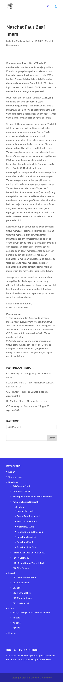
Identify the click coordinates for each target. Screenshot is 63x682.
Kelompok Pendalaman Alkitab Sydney (32, 496)
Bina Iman (13, 482)
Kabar (11, 608)
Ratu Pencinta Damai (27, 547)
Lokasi (11, 573)
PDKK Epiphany (21, 557)
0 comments (12, 44)
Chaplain (49, 41)
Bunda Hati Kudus (26, 511)
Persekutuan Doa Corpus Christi (29, 552)
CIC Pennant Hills (22, 592)
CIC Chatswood (21, 603)
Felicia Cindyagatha (19, 41)
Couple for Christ (21, 491)
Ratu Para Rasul (25, 542)
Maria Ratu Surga (25, 526)
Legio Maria (18, 507)
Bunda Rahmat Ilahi (27, 521)
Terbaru (16, 617)
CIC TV (16, 628)
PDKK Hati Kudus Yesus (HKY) (28, 562)
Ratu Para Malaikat (26, 536)
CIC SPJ (17, 587)
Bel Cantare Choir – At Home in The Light (27, 401)
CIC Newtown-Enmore (24, 577)
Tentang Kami (15, 477)
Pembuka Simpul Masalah (30, 531)
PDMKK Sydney (21, 568)
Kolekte (17, 622)
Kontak (12, 633)
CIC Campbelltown (22, 597)
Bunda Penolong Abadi (28, 516)
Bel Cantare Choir (22, 486)
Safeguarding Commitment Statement (32, 612)
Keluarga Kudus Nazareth (26, 501)
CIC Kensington (21, 582)
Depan (11, 471)
